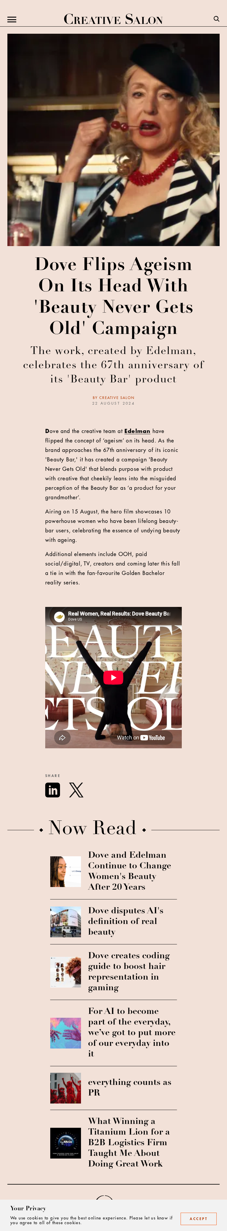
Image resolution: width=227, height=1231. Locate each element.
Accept (198, 1219)
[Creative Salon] (113, 19)
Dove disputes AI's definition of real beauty (125, 922)
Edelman (137, 431)
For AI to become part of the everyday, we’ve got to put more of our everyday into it (132, 1033)
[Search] (217, 19)
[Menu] (11, 19)
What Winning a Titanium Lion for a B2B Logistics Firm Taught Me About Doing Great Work (129, 1143)
